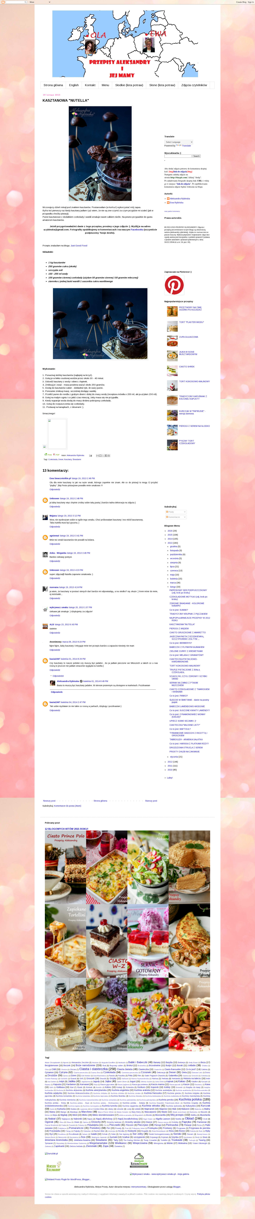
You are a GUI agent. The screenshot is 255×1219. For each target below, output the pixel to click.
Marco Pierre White (105, 1112)
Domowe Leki (197, 1072)
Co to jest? (191, 1069)
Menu (105, 85)
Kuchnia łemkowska (153, 1096)
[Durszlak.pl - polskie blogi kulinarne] (51, 1153)
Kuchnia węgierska (130, 1106)
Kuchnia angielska (120, 1090)
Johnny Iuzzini (146, 1081)
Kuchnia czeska (134, 1093)
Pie (105, 1125)
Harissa (155, 1079)
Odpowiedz (55, 489)
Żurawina (118, 1146)
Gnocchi (195, 1076)
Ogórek (49, 1122)
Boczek (66, 1065)
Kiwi (71, 1087)
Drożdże (52, 1075)
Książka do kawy (193, 1087)
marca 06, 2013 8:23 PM (73, 642)
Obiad (189, 1118)
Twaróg (202, 1140)
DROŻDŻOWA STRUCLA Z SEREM (186, 747)
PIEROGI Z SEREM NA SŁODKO (194, 426)
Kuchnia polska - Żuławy (134, 1103)
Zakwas (48, 1146)
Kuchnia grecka (174, 1093)
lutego (173, 587)
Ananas (95, 1062)
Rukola (193, 1131)
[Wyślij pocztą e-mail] (97, 455)
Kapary (47, 1084)
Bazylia (169, 1062)
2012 (170, 762)
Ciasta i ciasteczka (93, 1069)
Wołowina (182, 1143)
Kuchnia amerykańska (96, 1090)
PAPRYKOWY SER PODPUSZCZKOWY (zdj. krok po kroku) (188, 591)
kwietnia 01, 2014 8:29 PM (73, 659)
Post (126, 1128)
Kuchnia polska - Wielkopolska (106, 1103)
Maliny (207, 1109)
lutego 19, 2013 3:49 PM (78, 553)
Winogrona (158, 1143)
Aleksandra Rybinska (68, 681)
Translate (186, 146)
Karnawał (84, 1084)
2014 (170, 539)
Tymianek (49, 1143)
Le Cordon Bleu (97, 1109)
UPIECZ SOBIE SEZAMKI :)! (183, 721)
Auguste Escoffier (108, 1062)
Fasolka (121, 1076)
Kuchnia (59, 1090)
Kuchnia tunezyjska (91, 1106)
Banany (157, 1062)
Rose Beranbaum (159, 1131)
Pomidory (95, 1128)
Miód (75, 1115)
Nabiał (51, 1118)
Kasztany (68, 459)
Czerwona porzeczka (130, 1072)
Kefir (51, 1087)
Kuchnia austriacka (183, 1090)
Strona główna (53, 85)
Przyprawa (180, 1128)
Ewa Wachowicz (99, 1076)
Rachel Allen (99, 1131)
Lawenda (83, 1109)
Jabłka (71, 1081)
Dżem (73, 1075)
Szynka (174, 1137)
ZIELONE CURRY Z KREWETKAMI (186, 651)
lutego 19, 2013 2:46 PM (83, 478)
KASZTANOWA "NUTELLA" (182, 624)
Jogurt (133, 1081)
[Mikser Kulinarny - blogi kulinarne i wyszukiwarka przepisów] (54, 1172)
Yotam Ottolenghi (199, 1143)
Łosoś (137, 1109)
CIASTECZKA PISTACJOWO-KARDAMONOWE (183, 660)
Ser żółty (138, 1134)
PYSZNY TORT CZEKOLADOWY (187, 442)
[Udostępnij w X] (103, 455)
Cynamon (49, 1072)
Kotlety (167, 1087)
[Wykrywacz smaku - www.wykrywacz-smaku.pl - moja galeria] (159, 1174)
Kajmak (169, 1081)
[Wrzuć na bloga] (100, 455)
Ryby (207, 1131)
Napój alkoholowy (104, 1119)
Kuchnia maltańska (171, 1096)
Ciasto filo (158, 1069)
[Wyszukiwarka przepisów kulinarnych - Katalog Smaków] (139, 1167)
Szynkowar (188, 1137)
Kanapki (204, 1081)
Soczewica (74, 1137)
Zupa (105, 1146)
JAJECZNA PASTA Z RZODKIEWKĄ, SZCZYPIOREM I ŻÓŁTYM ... (187, 637)
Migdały (64, 1115)
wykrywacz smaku (59, 607)
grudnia (174, 546)
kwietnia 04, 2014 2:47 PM (73, 702)
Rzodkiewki (74, 1134)
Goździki (64, 1078)
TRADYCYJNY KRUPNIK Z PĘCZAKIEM (188, 614)
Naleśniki (78, 1119)
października (176, 554)
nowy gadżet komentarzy (172, 211)
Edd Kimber (85, 1076)
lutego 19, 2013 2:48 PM (71, 498)
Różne (182, 1131)
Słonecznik (62, 1137)
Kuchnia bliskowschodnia (78, 1093)
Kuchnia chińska (117, 1093)
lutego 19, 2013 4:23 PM (71, 570)
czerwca (174, 570)
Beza (203, 1062)
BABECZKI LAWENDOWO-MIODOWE (187, 706)
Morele (149, 1115)
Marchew (86, 1111)
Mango (63, 1112)
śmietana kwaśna (82, 1140)
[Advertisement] (100, 776)
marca (173, 582)
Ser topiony (124, 1134)
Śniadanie (77, 459)
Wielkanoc (121, 1143)
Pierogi (157, 1125)
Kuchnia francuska (153, 1093)
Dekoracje (161, 1073)
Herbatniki (176, 1079)
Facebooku (137, 229)
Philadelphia (93, 1125)
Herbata (165, 1079)
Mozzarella (160, 1115)
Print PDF (53, 455)
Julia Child (159, 1081)
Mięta (55, 1115)
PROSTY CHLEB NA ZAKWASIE (185, 751)
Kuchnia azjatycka (53, 1093)
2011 (170, 766)
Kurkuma (61, 1109)
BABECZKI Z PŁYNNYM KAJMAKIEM (187, 647)
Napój (89, 1119)
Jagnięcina (85, 1081)
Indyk (61, 1081)
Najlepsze (66, 1119)
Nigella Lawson (163, 1119)
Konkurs (141, 1087)
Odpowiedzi (58, 676)
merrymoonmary (138, 1187)
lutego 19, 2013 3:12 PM (69, 516)
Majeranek (149, 1109)
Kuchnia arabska (142, 1090)
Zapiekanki (59, 1146)
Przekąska (153, 1128)
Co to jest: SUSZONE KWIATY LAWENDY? (190, 710)
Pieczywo (143, 1125)
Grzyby (113, 1078)
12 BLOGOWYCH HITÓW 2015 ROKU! (66, 829)
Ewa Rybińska (176, 202)
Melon (47, 1115)
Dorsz (207, 1073)
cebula (192, 1065)
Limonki (120, 1109)
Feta (130, 1075)
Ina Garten (52, 1081)
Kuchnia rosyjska (191, 1103)
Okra (61, 1122)
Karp (95, 1084)
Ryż (51, 1134)
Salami (85, 1134)
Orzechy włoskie (133, 1122)
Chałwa (204, 1065)
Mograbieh (139, 1115)
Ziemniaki (91, 1146)
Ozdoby (174, 1122)
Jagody (96, 1081)
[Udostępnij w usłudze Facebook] (105, 455)
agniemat (54, 536)
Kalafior (195, 1082)
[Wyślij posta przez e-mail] (90, 455)
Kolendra (130, 1087)
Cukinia (204, 1069)
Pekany (81, 1125)
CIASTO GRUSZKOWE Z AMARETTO (188, 632)
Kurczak (205, 1105)
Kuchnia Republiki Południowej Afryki (164, 1103)
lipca (172, 566)
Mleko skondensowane (103, 1115)
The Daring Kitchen (131, 1140)
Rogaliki (144, 1131)
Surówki (113, 1137)
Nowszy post (49, 801)
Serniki (177, 1134)
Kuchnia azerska (201, 1090)
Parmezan (202, 1122)
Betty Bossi (193, 1062)
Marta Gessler (122, 1112)
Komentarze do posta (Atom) (67, 806)
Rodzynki (132, 1131)
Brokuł (130, 1065)
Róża (171, 1131)
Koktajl (119, 1087)
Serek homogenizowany (159, 1134)
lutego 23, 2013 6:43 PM (66, 624)
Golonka (204, 1076)
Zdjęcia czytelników (194, 85)
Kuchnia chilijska (100, 1093)
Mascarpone (150, 1112)
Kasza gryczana (107, 1084)
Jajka (108, 1081)
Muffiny (194, 1115)
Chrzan (73, 1069)
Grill (81, 1079)
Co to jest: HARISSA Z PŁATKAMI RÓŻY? (189, 743)
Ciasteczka (143, 1069)
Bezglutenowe (51, 1065)
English (74, 85)
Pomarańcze (76, 1128)
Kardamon (71, 1084)
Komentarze (174, 517)
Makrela (198, 1109)
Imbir (208, 1079)
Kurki (52, 1109)
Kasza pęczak (175, 1084)
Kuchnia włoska (151, 1105)
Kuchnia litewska (135, 1096)
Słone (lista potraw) (162, 85)
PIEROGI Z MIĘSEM (179, 628)
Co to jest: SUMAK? (179, 610)
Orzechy (96, 1122)
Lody (129, 1109)
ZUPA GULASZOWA (188, 337)
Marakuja (74, 1112)
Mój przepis (177, 1114)
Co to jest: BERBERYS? (181, 643)
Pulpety (77, 1131)
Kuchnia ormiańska (109, 1100)
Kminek (89, 1087)
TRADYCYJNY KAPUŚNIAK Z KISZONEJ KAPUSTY (193, 397)
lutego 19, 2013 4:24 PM (70, 587)
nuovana (54, 587)
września (174, 558)
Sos (83, 1137)
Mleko (85, 1115)
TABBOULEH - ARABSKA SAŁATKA (186, 739)
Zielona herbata (75, 1146)
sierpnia (174, 562)
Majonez (163, 1109)
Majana (53, 516)
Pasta (63, 1125)
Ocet (205, 1119)
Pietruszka (172, 1125)
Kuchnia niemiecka (67, 1100)
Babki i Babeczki (137, 1062)
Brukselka (142, 1065)
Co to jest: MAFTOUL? (180, 729)
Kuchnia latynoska (100, 1096)
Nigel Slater (148, 1119)
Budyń (169, 1065)
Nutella (178, 1119)
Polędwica (62, 1128)
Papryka (186, 1122)
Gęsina (185, 1076)
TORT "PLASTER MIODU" (191, 322)
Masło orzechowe (179, 1112)
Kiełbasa (61, 1087)
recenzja (111, 1131)
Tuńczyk (192, 1140)
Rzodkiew (62, 1134)
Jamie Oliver (122, 1081)
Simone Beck (50, 1137)
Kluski (79, 1087)
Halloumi (125, 1078)
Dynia (65, 1076)
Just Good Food (79, 245)
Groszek (90, 1078)
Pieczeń (130, 1125)
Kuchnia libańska (118, 1096)
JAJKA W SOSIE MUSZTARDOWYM (188, 353)
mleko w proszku (125, 1115)
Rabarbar (87, 1131)
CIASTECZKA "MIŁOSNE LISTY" (185, 725)
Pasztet (72, 1125)
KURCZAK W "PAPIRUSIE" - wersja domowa (192, 412)
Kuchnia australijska (163, 1090)
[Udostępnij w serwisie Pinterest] (108, 455)
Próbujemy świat (138, 1128)
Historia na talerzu (192, 1078)
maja (172, 575)
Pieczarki (114, 1125)
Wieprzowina (140, 1143)
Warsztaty (60, 1143)
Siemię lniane (202, 1134)
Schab (105, 1134)
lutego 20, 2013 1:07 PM (80, 607)
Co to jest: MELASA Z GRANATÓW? (186, 655)
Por (108, 1128)
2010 (170, 770)
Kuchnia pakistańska (128, 1100)
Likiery (110, 1109)
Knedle (99, 1087)
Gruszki (103, 1079)
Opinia (85, 1122)
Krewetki (179, 1087)
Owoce (149, 1122)
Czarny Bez (95, 1072)
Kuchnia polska (190, 1099)
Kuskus (74, 1109)
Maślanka (193, 1112)
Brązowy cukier (116, 1066)
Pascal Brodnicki (51, 1125)
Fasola (112, 1076)
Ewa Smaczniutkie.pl (60, 478)
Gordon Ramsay (51, 1078)
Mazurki (204, 1112)
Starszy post (151, 801)
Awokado (121, 1062)
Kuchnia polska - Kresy (55, 1103)
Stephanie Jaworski (99, 1137)
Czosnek (146, 1072)
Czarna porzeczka (81, 1072)
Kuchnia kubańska (83, 1096)
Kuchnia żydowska (174, 1106)
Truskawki (176, 1140)
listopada (174, 550)
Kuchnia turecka (109, 1106)
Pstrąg (68, 1131)
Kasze (186, 1084)
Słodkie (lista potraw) (129, 85)
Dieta (184, 1072)
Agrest (65, 1062)
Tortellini (164, 1140)
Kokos (108, 1087)
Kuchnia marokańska (191, 1096)
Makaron (185, 1109)
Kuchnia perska (166, 1100)
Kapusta (57, 1084)
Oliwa (68, 1122)
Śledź (197, 1137)
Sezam (190, 1134)
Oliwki (76, 1122)
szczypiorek (139, 1137)
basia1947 (55, 659)
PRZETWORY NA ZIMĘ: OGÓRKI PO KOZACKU (190, 308)
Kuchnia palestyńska (147, 1100)
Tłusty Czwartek (150, 1140)
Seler (113, 1134)
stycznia (174, 757)
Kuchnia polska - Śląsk (79, 1103)
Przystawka (54, 1131)
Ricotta (121, 1131)
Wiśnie (170, 1143)
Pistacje (188, 1125)
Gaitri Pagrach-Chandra (155, 1076)
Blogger (176, 1187)
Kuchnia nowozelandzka (89, 1100)
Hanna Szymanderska (140, 1078)
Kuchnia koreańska (64, 1096)
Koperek (155, 1087)
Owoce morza (163, 1122)
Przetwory (167, 1128)
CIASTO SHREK (186, 366)
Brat (104, 1066)
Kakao (181, 1081)
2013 (170, 543)
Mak (174, 1109)
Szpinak (164, 1137)
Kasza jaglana (123, 1084)
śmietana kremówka (56, 1140)
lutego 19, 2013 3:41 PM (71, 536)
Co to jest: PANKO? (179, 696)
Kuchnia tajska (74, 1106)
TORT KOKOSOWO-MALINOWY (194, 381)
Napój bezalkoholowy (128, 1119)
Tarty (115, 1140)
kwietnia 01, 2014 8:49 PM (95, 681)
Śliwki (205, 1137)
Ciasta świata (125, 1069)
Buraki (180, 1065)
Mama (52, 1112)
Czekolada (52, 459)
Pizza (199, 1125)
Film (139, 1076)
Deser (60, 459)
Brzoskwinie (154, 1065)
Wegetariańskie (98, 1143)
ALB (52, 624)
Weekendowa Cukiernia (76, 1143)
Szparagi (154, 1137)
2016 (170, 531)
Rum (200, 1131)
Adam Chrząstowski (52, 1062)
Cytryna (63, 1072)
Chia (47, 1069)
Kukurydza (191, 1106)
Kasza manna (157, 1084)
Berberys (181, 1062)
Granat (73, 1079)
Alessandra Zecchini (80, 1062)
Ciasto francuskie (173, 1069)
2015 (170, 535)
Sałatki (94, 1134)
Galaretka (173, 1075)
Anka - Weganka (58, 553)
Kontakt (90, 85)
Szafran (126, 1137)
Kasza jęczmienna (140, 1084)
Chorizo (64, 1069)
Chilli (54, 1069)
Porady (118, 1128)
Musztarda (205, 1115)
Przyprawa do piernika (199, 1128)
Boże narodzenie (85, 1065)
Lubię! (170, 778)
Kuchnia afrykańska (74, 1090)
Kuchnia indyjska (192, 1093)
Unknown (54, 498)
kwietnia (174, 579)
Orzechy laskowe (114, 1122)
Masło (164, 1112)
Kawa (207, 1084)
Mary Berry (136, 1112)
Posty (171, 512)
